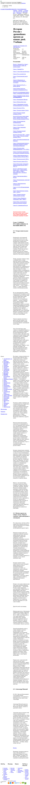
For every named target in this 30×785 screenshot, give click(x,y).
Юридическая (7, 406)
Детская (5, 367)
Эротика (6, 404)
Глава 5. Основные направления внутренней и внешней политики (21, 152)
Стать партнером (5, 776)
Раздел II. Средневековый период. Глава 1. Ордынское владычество (21, 93)
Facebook (26, 769)
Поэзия (5, 381)
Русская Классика (8, 389)
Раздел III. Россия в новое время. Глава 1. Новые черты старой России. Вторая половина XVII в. (21, 118)
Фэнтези (6, 399)
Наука (5, 380)
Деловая (5, 365)
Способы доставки (4, 773)
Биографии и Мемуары (7, 363)
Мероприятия (5, 769)
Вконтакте (27, 770)
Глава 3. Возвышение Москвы (20, 99)
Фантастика (6, 396)
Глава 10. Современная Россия (20, 205)
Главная (15, 10)
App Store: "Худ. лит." (27, 773)
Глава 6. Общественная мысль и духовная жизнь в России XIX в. (21, 156)
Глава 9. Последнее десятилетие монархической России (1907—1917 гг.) (20, 165)
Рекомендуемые (20, 771)
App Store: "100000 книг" (27, 775)
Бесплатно (6, 361)
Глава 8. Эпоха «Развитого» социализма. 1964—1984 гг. (19, 199)
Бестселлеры (4, 409)
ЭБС (5, 401)
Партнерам (5, 774)
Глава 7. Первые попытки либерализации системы (19, 195)
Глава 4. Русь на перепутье (19, 74)
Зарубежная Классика (6, 371)
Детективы (6, 366)
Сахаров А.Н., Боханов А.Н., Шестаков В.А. (20, 12)
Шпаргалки (6, 400)
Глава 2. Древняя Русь (18, 69)
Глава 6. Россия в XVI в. (19, 108)
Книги (2, 356)
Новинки (3, 411)
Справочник (6, 394)
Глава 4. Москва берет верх (19, 102)
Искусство (6, 372)
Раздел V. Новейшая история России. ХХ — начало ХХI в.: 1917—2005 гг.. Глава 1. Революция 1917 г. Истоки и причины (20, 171)
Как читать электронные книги (13, 770)
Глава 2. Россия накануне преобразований (19, 122)
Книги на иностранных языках (7, 376)
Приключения (7, 382)
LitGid (14, 781)
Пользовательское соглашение (6, 779)
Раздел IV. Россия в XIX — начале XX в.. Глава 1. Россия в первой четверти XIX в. (21, 136)
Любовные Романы (8, 379)
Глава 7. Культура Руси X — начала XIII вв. (20, 85)
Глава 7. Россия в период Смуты (21, 110)
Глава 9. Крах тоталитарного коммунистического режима (20, 202)
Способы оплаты (4, 771)
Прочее (5, 384)
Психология (6, 385)
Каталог (20, 10)
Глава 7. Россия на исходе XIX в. (21, 159)
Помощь (12, 772)
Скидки (5, 390)
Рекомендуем (4, 414)
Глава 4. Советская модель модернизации (19, 184)
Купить (15, 747)
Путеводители (7, 386)
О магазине (5, 768)
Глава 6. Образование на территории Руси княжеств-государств (19, 81)
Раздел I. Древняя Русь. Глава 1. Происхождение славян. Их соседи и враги (20, 65)
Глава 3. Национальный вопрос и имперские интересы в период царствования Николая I (21, 144)
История (19, 13)
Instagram (26, 771)
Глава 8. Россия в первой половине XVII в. (19, 113)
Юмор (5, 405)
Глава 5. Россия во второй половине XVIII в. (19, 131)
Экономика (6, 403)
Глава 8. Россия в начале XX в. (20, 161)
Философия (6, 398)
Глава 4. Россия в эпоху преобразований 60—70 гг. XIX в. (21, 149)
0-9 (1, 9)
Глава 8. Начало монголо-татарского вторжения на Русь (20, 89)
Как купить (13, 768)
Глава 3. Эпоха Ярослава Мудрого (21, 71)
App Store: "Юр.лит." (27, 778)
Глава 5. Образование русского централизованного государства (20, 105)
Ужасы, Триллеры (8, 395)
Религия (5, 387)
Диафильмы (6, 369)
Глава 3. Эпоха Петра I (18, 125)
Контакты (5, 777)
